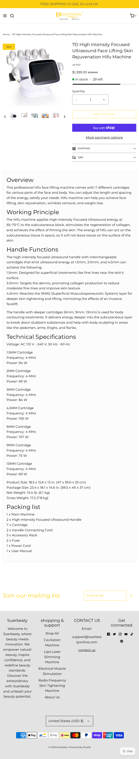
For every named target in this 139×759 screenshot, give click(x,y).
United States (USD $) (66, 721)
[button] (5, 116)
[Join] (131, 596)
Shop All (52, 633)
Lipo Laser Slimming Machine (52, 657)
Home (6, 34)
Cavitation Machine (52, 642)
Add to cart (104, 114)
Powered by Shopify (80, 747)
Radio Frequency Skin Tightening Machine (52, 685)
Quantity (78, 91)
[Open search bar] (13, 16)
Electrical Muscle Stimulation (52, 671)
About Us (52, 697)
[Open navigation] (5, 16)
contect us (86, 650)
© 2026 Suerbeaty (57, 747)
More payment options (104, 138)
